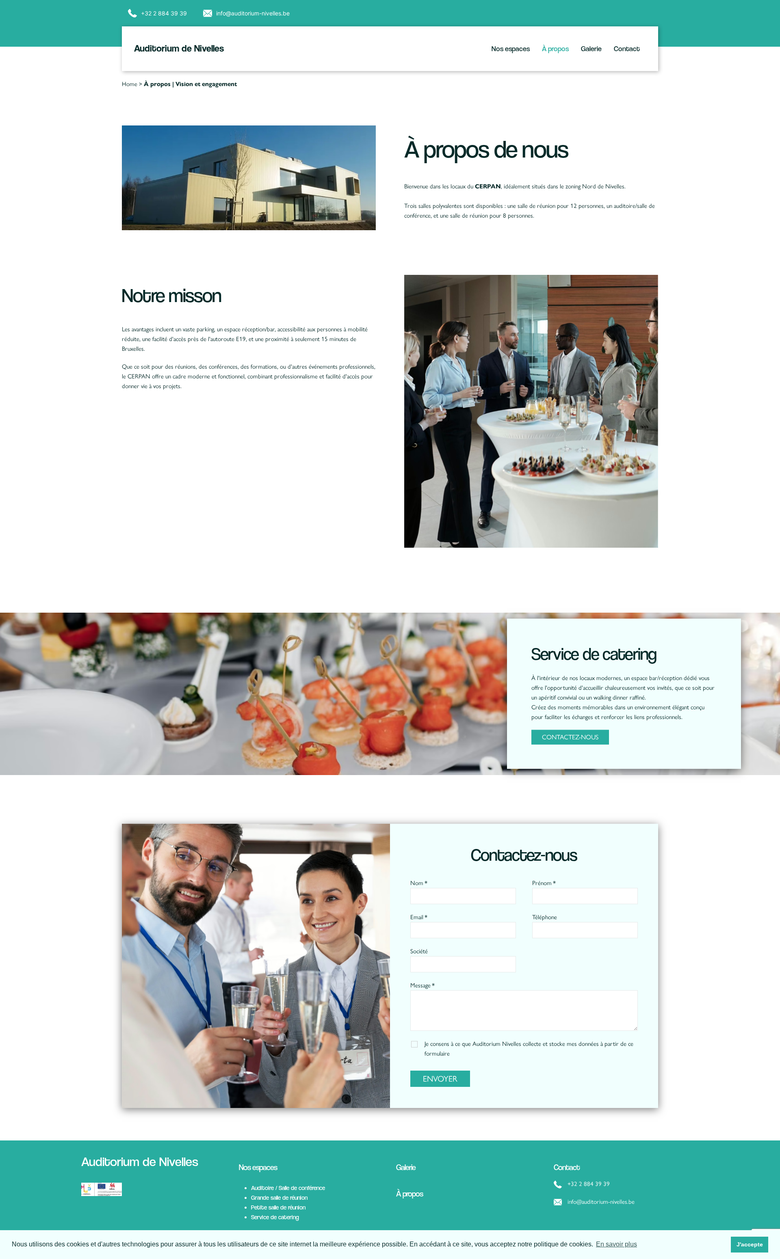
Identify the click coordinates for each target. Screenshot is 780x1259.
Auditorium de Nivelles (179, 48)
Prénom (542, 883)
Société (419, 951)
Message (420, 985)
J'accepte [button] (750, 1244)
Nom (416, 883)
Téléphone (544, 917)
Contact (627, 48)
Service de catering (275, 1217)
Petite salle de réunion (278, 1207)
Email (416, 917)
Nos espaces (511, 48)
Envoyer (440, 1079)
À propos (555, 48)
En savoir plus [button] (616, 1244)
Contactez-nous (570, 737)
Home (129, 84)
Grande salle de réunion (279, 1197)
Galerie (591, 48)
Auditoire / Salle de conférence (288, 1187)
